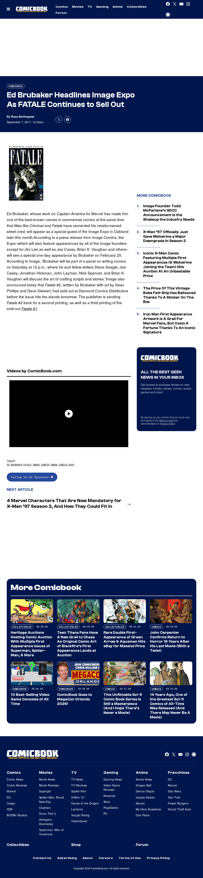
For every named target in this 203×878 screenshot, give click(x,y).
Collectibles (137, 7)
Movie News (47, 779)
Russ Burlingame (22, 116)
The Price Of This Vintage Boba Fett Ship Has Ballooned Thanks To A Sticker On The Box (169, 295)
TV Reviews (79, 785)
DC (9, 797)
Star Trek (174, 797)
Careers (106, 858)
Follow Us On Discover (31, 477)
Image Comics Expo (62, 464)
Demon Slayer (145, 791)
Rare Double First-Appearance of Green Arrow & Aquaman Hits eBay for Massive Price (124, 639)
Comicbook (16, 86)
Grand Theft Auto (179, 809)
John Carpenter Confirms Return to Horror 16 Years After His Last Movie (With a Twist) (170, 641)
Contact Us (42, 858)
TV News (77, 779)
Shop (76, 845)
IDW (9, 809)
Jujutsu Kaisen (145, 797)
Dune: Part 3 (47, 814)
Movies (78, 7)
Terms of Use (166, 420)
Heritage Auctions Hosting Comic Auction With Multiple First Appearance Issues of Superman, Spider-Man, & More (31, 643)
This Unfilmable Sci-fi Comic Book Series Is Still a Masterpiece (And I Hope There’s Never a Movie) (122, 704)
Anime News (144, 779)
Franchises (179, 772)
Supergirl (45, 791)
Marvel (11, 791)
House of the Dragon (85, 803)
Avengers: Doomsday (46, 821)
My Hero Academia (148, 809)
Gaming (102, 7)
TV (90, 7)
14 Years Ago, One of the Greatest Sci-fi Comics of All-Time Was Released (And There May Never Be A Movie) (170, 706)
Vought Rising (80, 815)
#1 (29, 308)
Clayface (45, 808)
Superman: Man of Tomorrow (51, 832)
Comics (62, 7)
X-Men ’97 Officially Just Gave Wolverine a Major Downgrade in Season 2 (165, 236)
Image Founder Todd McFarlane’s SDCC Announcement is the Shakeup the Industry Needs (168, 213)
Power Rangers (178, 803)
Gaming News (112, 779)
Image (11, 803)
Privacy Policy (167, 423)
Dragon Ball (143, 785)
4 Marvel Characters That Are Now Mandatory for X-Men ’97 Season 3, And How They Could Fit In (64, 503)
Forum (61, 13)
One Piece (143, 815)
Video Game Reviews (111, 787)
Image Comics (41, 464)
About (88, 858)
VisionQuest (79, 821)
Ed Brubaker (14, 464)
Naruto (140, 803)
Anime (118, 7)
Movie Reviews (49, 785)
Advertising (67, 858)
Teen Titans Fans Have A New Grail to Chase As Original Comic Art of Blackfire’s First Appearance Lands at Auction (77, 643)
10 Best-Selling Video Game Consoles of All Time (30, 699)
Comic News (15, 779)
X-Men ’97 (78, 797)
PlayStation (111, 808)
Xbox (106, 802)
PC (105, 814)
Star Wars (174, 791)
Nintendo (109, 796)
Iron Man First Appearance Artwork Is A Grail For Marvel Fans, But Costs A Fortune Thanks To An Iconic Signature (169, 323)
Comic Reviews (17, 785)
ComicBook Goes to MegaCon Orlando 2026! (74, 699)
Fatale (27, 464)
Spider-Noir (78, 791)
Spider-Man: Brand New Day (51, 799)
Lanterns (77, 809)
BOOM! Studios (17, 815)
